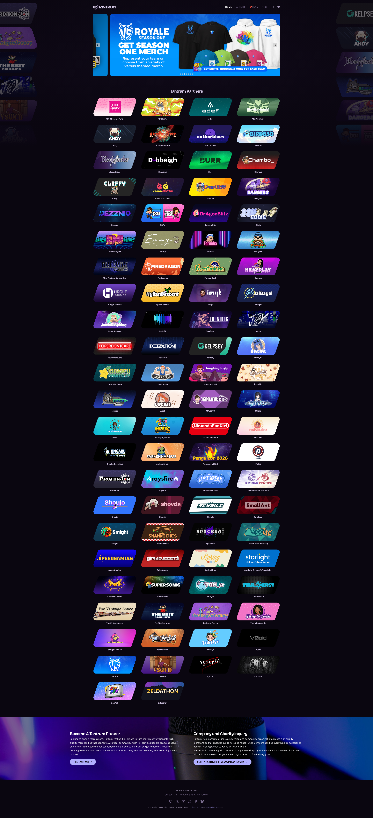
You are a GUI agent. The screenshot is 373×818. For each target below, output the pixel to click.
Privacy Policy (196, 807)
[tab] (180, 74)
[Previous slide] (98, 45)
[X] (177, 801)
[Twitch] (171, 801)
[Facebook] (196, 801)
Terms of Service (213, 807)
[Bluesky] (202, 801)
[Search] (272, 7)
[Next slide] (275, 45)
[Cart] (278, 7)
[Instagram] (189, 801)
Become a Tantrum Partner (194, 794)
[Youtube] (183, 801)
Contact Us (171, 794)
